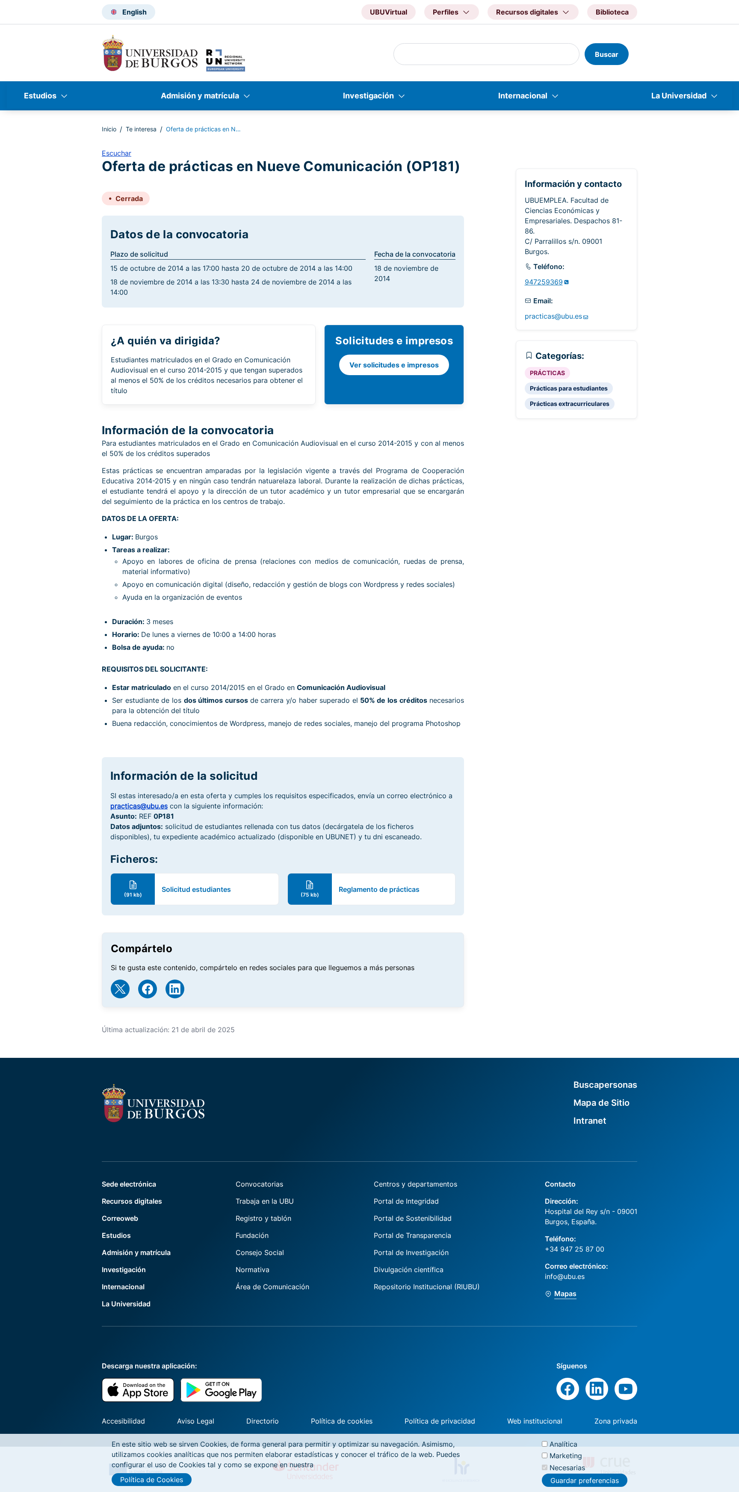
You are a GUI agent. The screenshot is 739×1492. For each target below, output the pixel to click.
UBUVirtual (388, 12)
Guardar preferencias (584, 1480)
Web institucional (534, 1421)
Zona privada (615, 1421)
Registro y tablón (263, 1218)
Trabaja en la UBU (265, 1201)
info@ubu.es (565, 1276)
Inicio (109, 129)
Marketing (566, 1455)
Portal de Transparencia (412, 1235)
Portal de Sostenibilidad (413, 1218)
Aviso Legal (195, 1421)
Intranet (589, 1121)
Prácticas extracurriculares (569, 403)
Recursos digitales (132, 1201)
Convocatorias (259, 1184)
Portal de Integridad (406, 1201)
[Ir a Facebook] (147, 989)
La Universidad (678, 95)
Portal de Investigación (411, 1252)
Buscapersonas (605, 1085)
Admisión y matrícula (200, 95)
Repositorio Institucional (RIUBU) (427, 1286)
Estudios (40, 95)
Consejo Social (260, 1252)
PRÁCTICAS (547, 372)
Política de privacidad (440, 1421)
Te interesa (141, 129)
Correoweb (120, 1218)
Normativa (252, 1269)
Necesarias (567, 1467)
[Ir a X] (120, 989)
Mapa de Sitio (601, 1103)
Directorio (262, 1421)
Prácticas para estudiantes (569, 388)
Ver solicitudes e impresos (394, 365)
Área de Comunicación (272, 1286)
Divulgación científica (408, 1269)
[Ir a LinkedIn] (175, 989)
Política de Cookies (151, 1479)
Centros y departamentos (415, 1184)
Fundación (252, 1235)
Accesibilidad (123, 1421)
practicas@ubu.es (139, 806)
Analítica (563, 1444)
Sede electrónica (129, 1184)
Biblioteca (612, 12)
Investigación (368, 95)
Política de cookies (341, 1421)
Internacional (522, 95)
